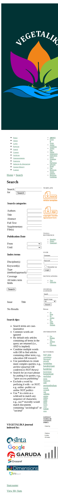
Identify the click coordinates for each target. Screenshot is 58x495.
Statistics (16, 161)
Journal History (18, 167)
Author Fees (52, 149)
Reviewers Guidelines (53, 176)
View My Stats (14, 490)
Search (15, 149)
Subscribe (53, 282)
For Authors (52, 340)
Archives (16, 155)
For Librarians (53, 344)
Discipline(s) (13, 261)
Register (16, 146)
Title (9, 214)
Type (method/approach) (16, 271)
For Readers (52, 337)
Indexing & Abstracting (21, 164)
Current (16, 152)
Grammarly (53, 243)
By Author (52, 317)
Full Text (11, 222)
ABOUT (53, 138)
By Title (51, 320)
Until (9, 247)
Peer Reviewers (53, 169)
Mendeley (53, 239)
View (51, 280)
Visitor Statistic (52, 172)
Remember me (52, 267)
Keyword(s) (13, 265)
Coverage (12, 276)
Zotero (52, 241)
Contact (16, 170)
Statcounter (12, 485)
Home (15, 138)
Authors (11, 210)
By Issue (51, 313)
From (10, 243)
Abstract (11, 218)
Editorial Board (52, 165)
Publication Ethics (53, 156)
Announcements (19, 158)
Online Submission (54, 153)
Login (15, 143)
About (15, 141)
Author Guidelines (53, 146)
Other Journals (52, 324)
